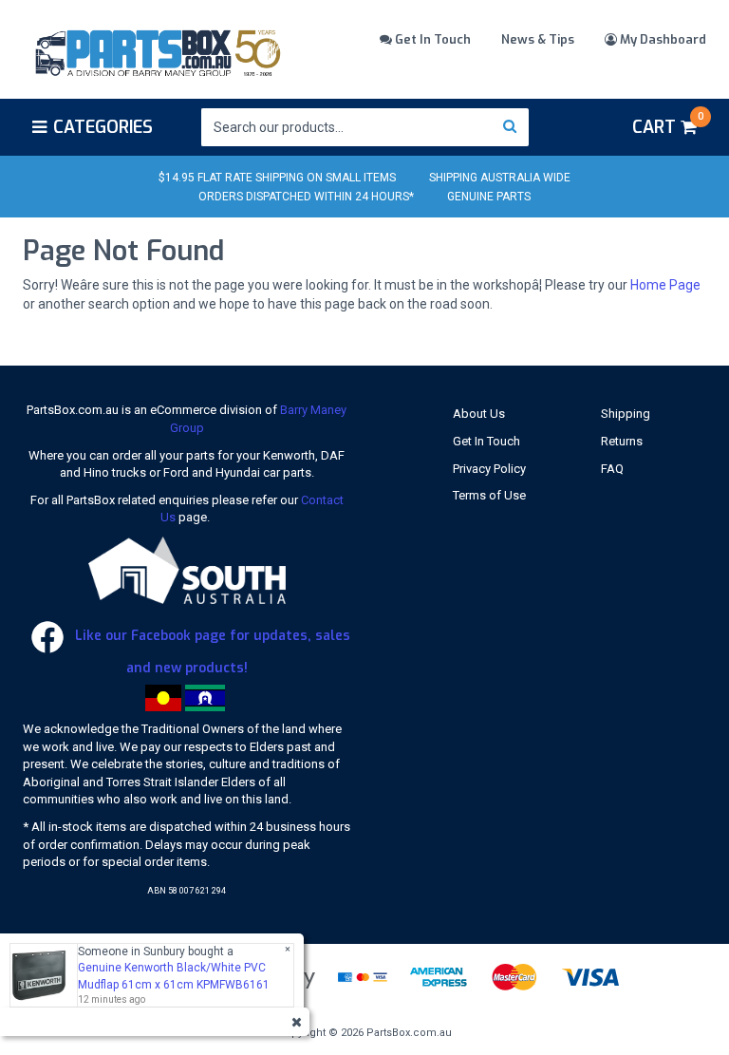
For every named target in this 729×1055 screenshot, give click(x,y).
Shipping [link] (625, 413)
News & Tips (537, 39)
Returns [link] (622, 441)
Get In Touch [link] (486, 441)
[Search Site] (510, 127)
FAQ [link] (612, 469)
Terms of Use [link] (489, 495)
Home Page (665, 284)
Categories (103, 127)
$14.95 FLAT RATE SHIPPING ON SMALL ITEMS (277, 177)
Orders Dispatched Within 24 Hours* (306, 196)
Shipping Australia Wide (499, 177)
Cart (667, 124)
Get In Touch (431, 39)
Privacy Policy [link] (489, 469)
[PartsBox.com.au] (156, 50)
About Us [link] (479, 413)
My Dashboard (661, 39)
